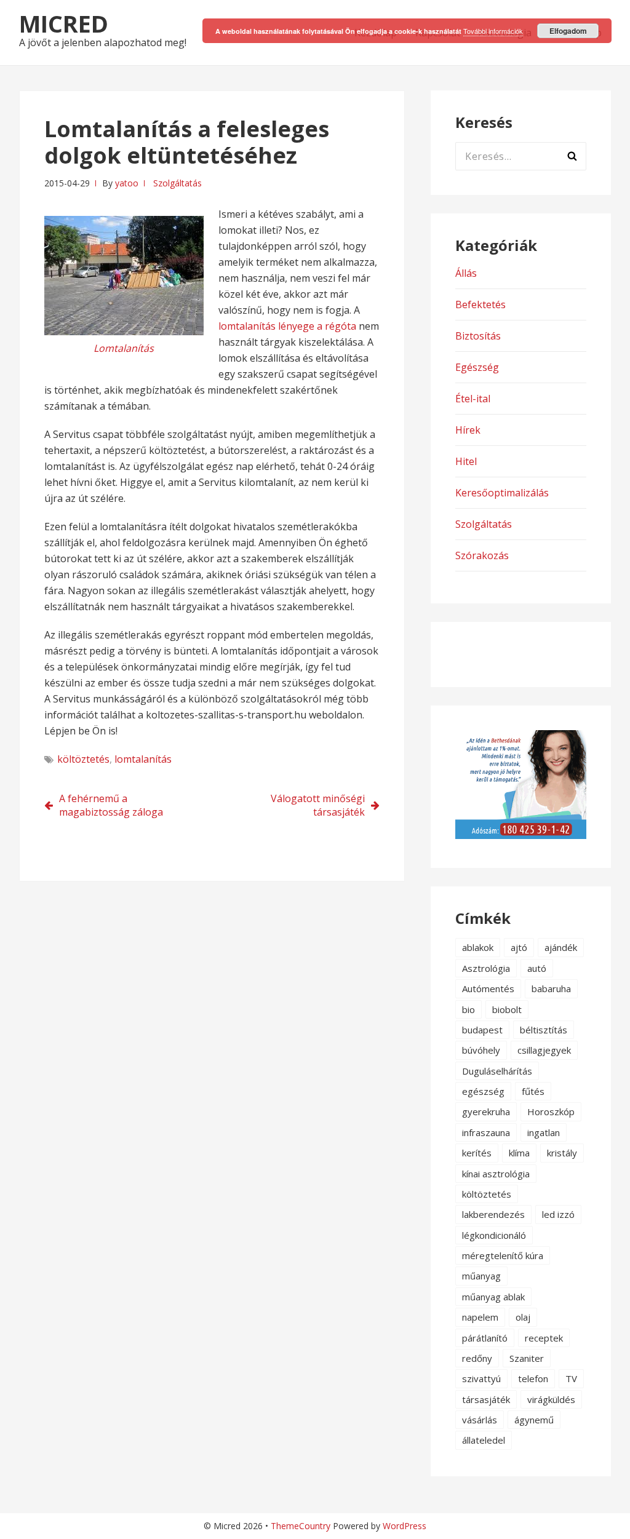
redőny (477, 1358)
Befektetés (480, 304)
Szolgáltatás (177, 183)
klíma (519, 1153)
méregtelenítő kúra (502, 1255)
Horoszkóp (551, 1111)
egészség (483, 1091)
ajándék (560, 947)
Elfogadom (568, 30)
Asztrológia (486, 968)
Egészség (477, 367)
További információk (493, 31)
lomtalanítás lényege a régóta (287, 326)
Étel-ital (472, 398)
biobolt (507, 1009)
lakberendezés (493, 1214)
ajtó (519, 947)
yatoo (126, 183)
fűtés (533, 1091)
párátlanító (485, 1338)
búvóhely (481, 1050)
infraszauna (486, 1132)
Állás (466, 273)
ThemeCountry (300, 1526)
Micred (63, 23)
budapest (482, 1030)
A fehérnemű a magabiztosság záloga (111, 805)
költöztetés (83, 759)
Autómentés (488, 988)
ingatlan (543, 1132)
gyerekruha (486, 1111)
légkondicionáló (494, 1235)
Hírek (467, 430)
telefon (533, 1378)
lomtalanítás (143, 759)
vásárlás (479, 1420)
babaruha (551, 988)
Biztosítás (478, 336)
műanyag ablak (493, 1296)
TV (571, 1378)
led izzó (558, 1214)
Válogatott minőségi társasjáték (318, 805)
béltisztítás (543, 1030)
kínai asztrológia (496, 1173)
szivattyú (481, 1378)
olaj (523, 1317)
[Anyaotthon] (520, 835)
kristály (562, 1153)
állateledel (483, 1440)
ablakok (477, 947)
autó (536, 968)
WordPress (404, 1526)
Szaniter (526, 1358)
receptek (544, 1338)
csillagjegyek (544, 1050)
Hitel (466, 461)
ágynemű (534, 1420)
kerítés (477, 1153)
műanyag (481, 1276)
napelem (480, 1317)
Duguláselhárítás (497, 1071)
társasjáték (486, 1399)
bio (468, 1009)
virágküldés (551, 1399)
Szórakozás (482, 555)
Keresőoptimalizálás (502, 492)
